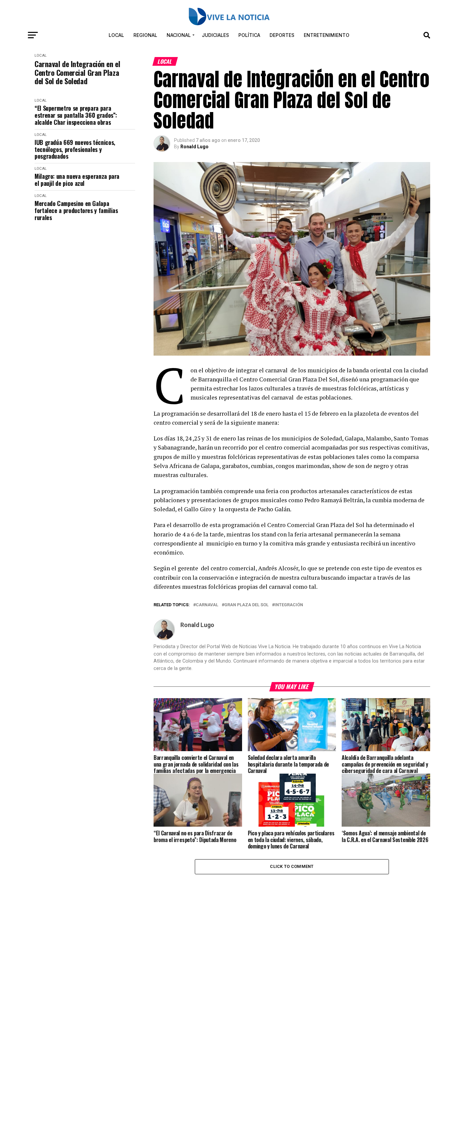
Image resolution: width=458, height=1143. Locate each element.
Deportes (282, 35)
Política (249, 35)
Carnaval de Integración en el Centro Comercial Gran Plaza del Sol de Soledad (77, 72)
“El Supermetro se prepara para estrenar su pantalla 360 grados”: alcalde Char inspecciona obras (76, 115)
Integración (289, 605)
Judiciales (215, 35)
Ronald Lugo (194, 146)
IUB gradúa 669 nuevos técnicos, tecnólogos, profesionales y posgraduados (75, 149)
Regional (145, 35)
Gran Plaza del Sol (246, 605)
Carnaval (207, 605)
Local (116, 35)
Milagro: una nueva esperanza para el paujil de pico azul (77, 180)
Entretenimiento (326, 35)
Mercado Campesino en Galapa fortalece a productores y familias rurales (76, 210)
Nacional (179, 35)
